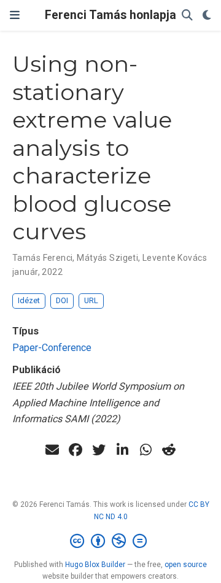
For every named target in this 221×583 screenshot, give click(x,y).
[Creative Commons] (111, 541)
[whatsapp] (145, 450)
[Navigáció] (15, 15)
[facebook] (75, 450)
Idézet (29, 300)
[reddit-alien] (169, 450)
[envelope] (52, 450)
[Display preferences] (207, 16)
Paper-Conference (51, 347)
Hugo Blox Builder (95, 564)
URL (91, 300)
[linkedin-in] (122, 450)
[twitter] (99, 450)
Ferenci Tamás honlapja (110, 15)
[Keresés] (187, 16)
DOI (62, 300)
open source (186, 564)
